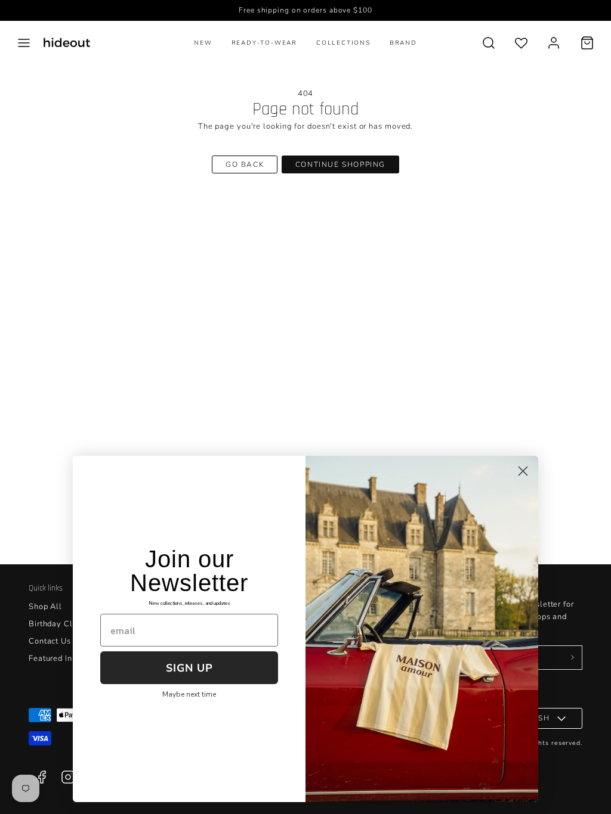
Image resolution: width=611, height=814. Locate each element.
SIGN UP (189, 668)
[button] (24, 43)
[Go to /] (67, 43)
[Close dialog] (523, 471)
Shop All (45, 606)
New (203, 43)
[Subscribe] (572, 657)
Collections (343, 43)
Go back (245, 164)
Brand (403, 43)
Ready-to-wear (264, 43)
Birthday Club (55, 624)
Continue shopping (340, 164)
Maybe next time (189, 694)
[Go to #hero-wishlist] (521, 43)
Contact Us (50, 641)
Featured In (50, 658)
